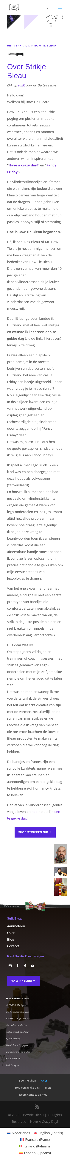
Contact (13, 946)
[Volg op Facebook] (18, 966)
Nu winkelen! (21, 980)
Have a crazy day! (23, 165)
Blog (10, 939)
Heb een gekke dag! (27, 1087)
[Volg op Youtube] (32, 966)
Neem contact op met (33, 1094)
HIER (21, 85)
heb (35, 811)
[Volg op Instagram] (10, 966)
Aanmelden (16, 926)
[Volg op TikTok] (25, 966)
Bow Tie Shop (27, 1080)
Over (11, 932)
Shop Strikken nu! (33, 832)
